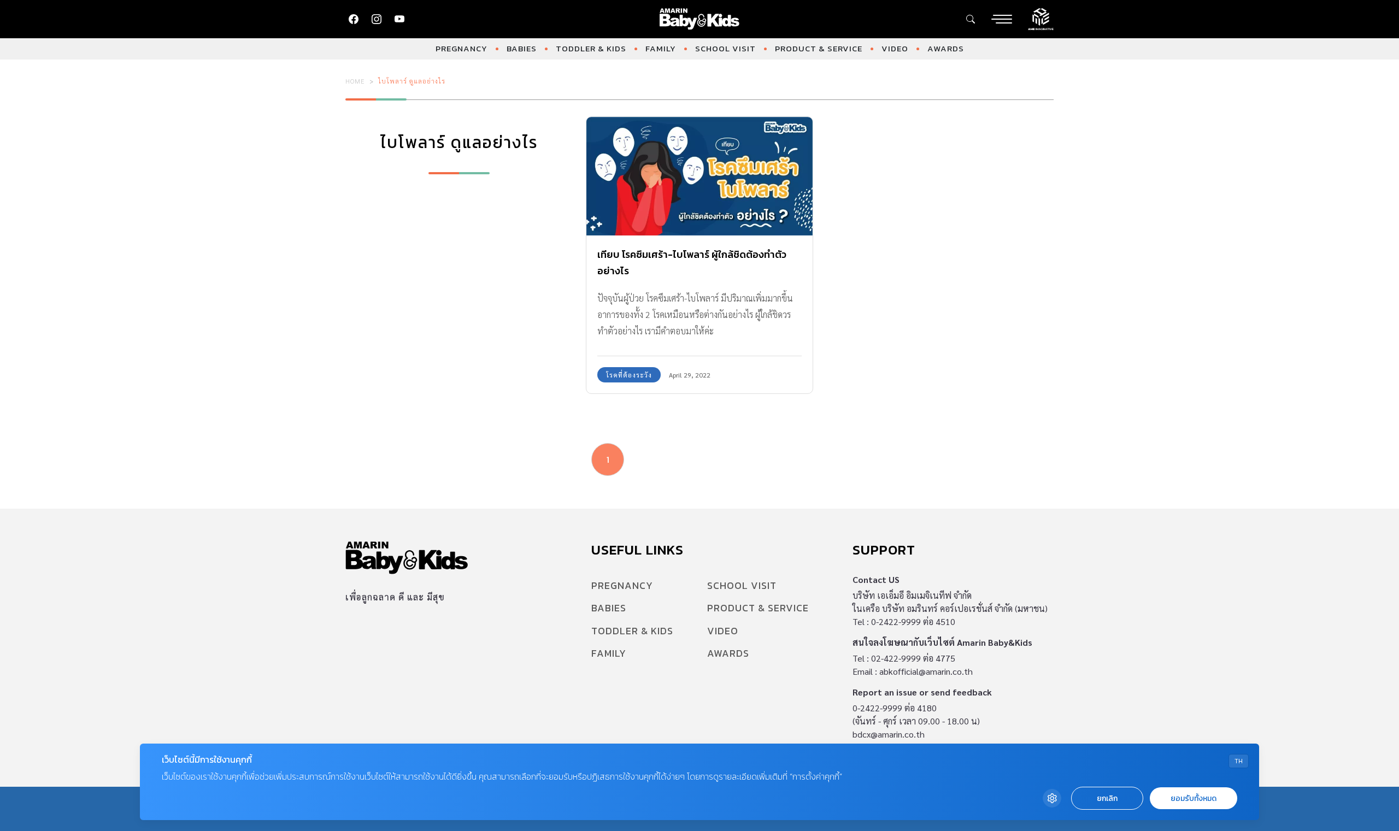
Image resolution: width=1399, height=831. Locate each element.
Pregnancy (461, 48)
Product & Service (818, 48)
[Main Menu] (1001, 19)
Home (355, 80)
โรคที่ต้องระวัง (629, 374)
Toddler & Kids (591, 48)
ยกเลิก (1107, 798)
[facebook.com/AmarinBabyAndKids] (353, 19)
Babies (522, 48)
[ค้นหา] (970, 19)
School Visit (725, 48)
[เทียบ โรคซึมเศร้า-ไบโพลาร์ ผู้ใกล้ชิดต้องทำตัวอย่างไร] (699, 176)
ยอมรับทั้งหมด (1193, 798)
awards (945, 48)
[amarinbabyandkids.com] (700, 19)
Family (660, 48)
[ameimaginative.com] (1041, 18)
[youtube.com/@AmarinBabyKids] (399, 19)
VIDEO (894, 48)
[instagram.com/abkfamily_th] (376, 19)
